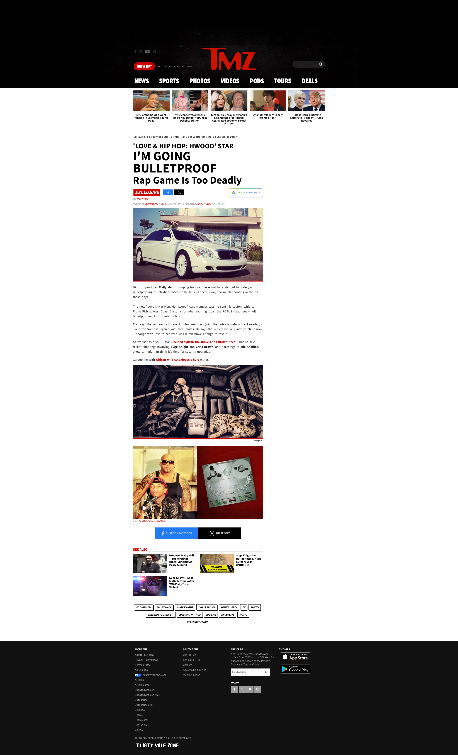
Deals (310, 81)
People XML (141, 720)
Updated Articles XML (147, 695)
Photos (199, 81)
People (139, 715)
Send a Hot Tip (191, 659)
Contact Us (189, 654)
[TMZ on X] (141, 51)
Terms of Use (143, 664)
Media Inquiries (191, 674)
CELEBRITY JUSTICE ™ (160, 614)
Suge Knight (185, 607)
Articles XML (142, 685)
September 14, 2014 (155, 203)
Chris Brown (206, 607)
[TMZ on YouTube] (250, 689)
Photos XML (142, 725)
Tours (282, 81)
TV (243, 607)
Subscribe (266, 672)
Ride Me (211, 614)
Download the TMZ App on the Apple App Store (295, 656)
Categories (141, 700)
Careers (187, 664)
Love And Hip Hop (190, 614)
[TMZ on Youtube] (147, 51)
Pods (257, 81)
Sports (169, 81)
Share (178, 533)
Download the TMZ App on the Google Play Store (295, 669)
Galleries (140, 710)
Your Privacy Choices (154, 674)
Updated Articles (144, 690)
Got (144, 66)
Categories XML (144, 705)
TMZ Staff (142, 199)
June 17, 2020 (203, 203)
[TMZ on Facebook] (136, 51)
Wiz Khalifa (143, 607)
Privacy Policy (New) (146, 659)
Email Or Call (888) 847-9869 (174, 67)
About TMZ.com (144, 654)
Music (243, 614)
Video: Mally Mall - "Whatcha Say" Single (149, 521)
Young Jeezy (229, 607)
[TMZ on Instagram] (154, 51)
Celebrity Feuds (197, 622)
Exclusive (227, 614)
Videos (230, 81)
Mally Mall (164, 607)
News (141, 81)
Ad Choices (141, 669)
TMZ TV (254, 607)
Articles (139, 679)
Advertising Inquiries (194, 669)
